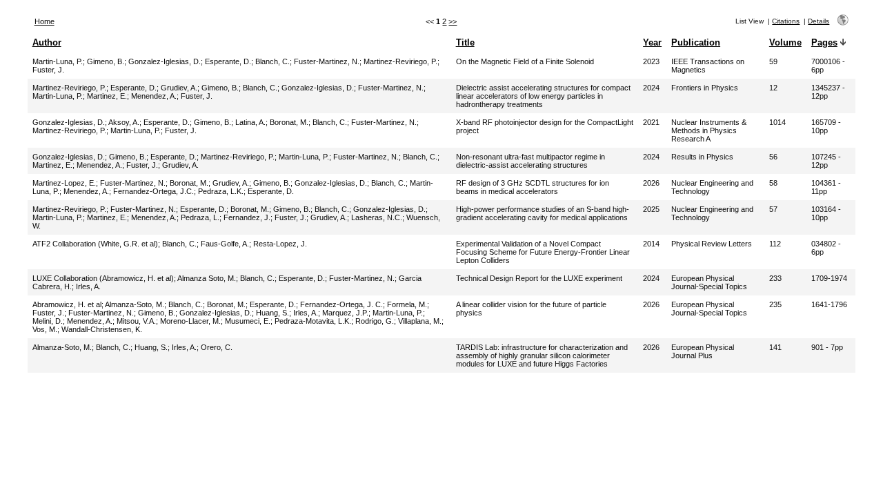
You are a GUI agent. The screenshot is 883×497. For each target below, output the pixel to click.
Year (652, 42)
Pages (824, 42)
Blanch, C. (272, 61)
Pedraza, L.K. (221, 191)
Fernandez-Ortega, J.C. (153, 191)
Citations (786, 21)
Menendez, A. (154, 96)
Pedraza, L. (200, 217)
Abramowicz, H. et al (66, 304)
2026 (651, 183)
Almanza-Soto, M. (134, 304)
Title (465, 42)
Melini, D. (47, 321)
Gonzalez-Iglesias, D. (164, 61)
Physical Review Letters (711, 244)
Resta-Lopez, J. (280, 244)
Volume (785, 42)
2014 (651, 244)
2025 (651, 209)
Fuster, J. (48, 70)
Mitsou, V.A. (136, 321)
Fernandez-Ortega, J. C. (341, 304)
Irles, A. (88, 286)
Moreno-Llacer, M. (190, 321)
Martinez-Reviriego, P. (400, 61)
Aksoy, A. (123, 122)
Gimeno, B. (105, 61)
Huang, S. (272, 313)
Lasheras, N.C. (376, 217)
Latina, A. (250, 122)
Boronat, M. (289, 122)
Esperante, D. (228, 61)
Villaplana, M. (420, 321)
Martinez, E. (107, 96)
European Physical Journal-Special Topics (709, 282)
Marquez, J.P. (345, 313)
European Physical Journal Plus (702, 351)
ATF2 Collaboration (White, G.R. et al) (95, 244)
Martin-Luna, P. (57, 61)
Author (46, 42)
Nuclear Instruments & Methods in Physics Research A (708, 130)
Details (818, 21)
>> (452, 21)
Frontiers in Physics (704, 88)
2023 (651, 61)
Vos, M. (44, 329)
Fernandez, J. (247, 217)
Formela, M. (407, 304)
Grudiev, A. (179, 88)
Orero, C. (216, 347)
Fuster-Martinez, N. (326, 61)
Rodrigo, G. (374, 321)
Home (44, 21)
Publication (695, 42)
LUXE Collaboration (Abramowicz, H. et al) (103, 278)
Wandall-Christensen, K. (101, 329)
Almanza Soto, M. (206, 278)
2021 (651, 122)
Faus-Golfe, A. (225, 244)
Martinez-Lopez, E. (64, 183)
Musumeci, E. (247, 321)
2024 (651, 88)
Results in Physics (702, 157)
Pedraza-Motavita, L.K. (313, 321)
